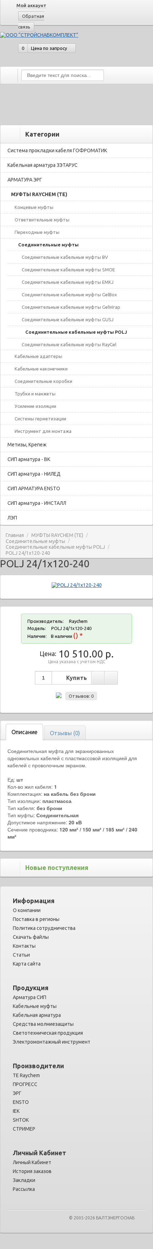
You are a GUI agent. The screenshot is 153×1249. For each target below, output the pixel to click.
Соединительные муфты (48, 244)
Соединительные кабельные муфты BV (65, 257)
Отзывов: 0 (81, 695)
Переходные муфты (37, 232)
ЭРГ (17, 1093)
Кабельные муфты (35, 1006)
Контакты (24, 946)
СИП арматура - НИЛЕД (33, 474)
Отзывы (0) (65, 733)
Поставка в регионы (36, 919)
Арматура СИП (29, 997)
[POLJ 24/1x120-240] (77, 585)
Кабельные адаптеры (38, 356)
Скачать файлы (31, 937)
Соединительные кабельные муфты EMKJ (68, 282)
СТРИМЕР (24, 1129)
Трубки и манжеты (35, 393)
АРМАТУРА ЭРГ (24, 180)
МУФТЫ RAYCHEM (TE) (39, 194)
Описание (24, 732)
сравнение (111, 678)
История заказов (32, 1171)
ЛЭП (12, 518)
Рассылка (24, 1189)
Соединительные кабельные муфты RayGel (69, 344)
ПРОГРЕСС (25, 1084)
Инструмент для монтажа (43, 431)
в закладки (98, 678)
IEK (16, 1111)
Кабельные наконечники (41, 368)
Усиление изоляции (35, 406)
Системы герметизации (40, 418)
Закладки (24, 1180)
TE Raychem (26, 1075)
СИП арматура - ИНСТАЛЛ (36, 503)
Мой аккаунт (31, 5)
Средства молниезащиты (43, 1024)
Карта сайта (27, 964)
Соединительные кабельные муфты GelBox (69, 294)
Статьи (21, 955)
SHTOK (21, 1120)
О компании (27, 910)
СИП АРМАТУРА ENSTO (33, 488)
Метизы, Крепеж (27, 444)
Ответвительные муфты (42, 219)
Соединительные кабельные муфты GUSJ (68, 319)
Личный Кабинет (32, 1162)
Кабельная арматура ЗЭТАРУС (42, 165)
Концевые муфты (34, 207)
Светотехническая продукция (48, 1033)
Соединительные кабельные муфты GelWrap (71, 306)
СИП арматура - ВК (28, 459)
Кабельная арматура (37, 1015)
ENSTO (21, 1102)
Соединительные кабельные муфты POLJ (76, 331)
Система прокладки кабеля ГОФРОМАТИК (57, 150)
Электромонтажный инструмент (51, 1042)
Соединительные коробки (43, 381)
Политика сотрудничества (44, 928)
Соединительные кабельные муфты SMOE (68, 269)
